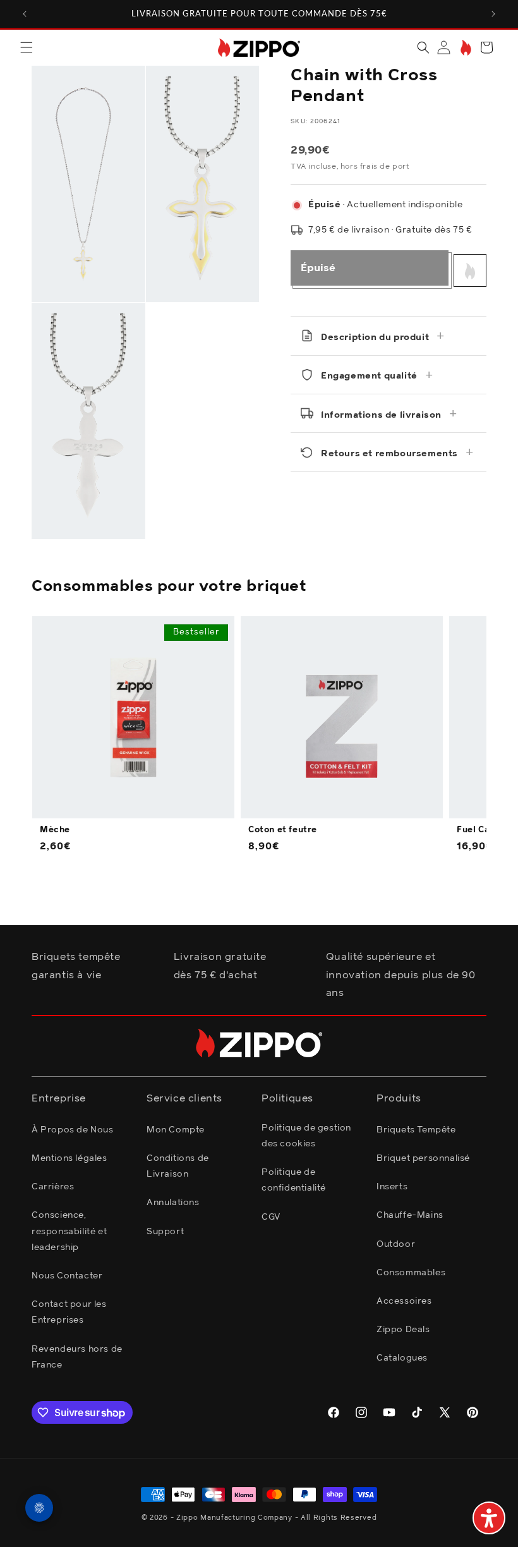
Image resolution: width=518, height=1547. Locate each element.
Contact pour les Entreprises (69, 1312)
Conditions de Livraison (178, 1166)
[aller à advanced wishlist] (465, 48)
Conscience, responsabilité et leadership (69, 1231)
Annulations (173, 1202)
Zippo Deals (403, 1329)
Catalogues (402, 1358)
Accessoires (404, 1301)
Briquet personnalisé (423, 1158)
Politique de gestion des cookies (306, 1136)
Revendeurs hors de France (77, 1357)
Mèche (55, 830)
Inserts (391, 1186)
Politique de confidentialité (294, 1180)
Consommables (410, 1272)
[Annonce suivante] (493, 14)
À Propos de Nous (73, 1129)
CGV (271, 1217)
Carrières (53, 1186)
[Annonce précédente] (25, 14)
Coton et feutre (282, 830)
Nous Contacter (67, 1275)
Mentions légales (69, 1158)
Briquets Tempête (416, 1129)
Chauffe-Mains (409, 1215)
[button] (26, 47)
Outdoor (395, 1244)
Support (165, 1231)
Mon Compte (176, 1129)
